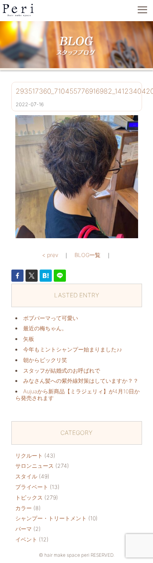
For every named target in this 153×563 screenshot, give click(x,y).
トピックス (29, 497)
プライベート (31, 486)
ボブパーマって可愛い (50, 318)
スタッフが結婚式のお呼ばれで (61, 370)
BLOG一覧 (87, 255)
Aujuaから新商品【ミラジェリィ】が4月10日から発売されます (77, 394)
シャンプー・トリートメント (51, 518)
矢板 (28, 338)
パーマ (23, 528)
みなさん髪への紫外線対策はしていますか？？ (80, 380)
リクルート (29, 455)
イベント (26, 539)
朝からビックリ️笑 (45, 360)
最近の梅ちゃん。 (45, 328)
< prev (50, 255)
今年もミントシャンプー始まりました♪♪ (72, 349)
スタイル (26, 476)
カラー (23, 508)
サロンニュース (34, 465)
